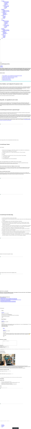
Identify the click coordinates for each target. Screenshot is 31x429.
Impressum (3, 424)
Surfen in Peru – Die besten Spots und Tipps (7, 383)
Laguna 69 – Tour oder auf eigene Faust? (6, 381)
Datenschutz (3, 425)
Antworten (3, 312)
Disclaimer (3, 426)
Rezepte (2, 66)
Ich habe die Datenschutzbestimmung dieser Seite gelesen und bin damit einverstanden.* (11, 377)
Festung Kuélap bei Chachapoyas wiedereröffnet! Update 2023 (9, 384)
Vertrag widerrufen (15, 428)
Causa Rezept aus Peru (3, 297)
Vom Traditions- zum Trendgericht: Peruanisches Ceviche (12, 75)
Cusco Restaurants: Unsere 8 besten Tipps (5, 300)
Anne (1, 65)
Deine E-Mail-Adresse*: (3, 373)
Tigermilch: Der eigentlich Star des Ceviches (9, 76)
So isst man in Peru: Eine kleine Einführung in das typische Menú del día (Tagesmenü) (10, 299)
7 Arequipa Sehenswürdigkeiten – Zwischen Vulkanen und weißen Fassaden (11, 382)
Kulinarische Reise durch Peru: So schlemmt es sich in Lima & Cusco (8, 298)
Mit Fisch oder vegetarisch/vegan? (8, 77)
